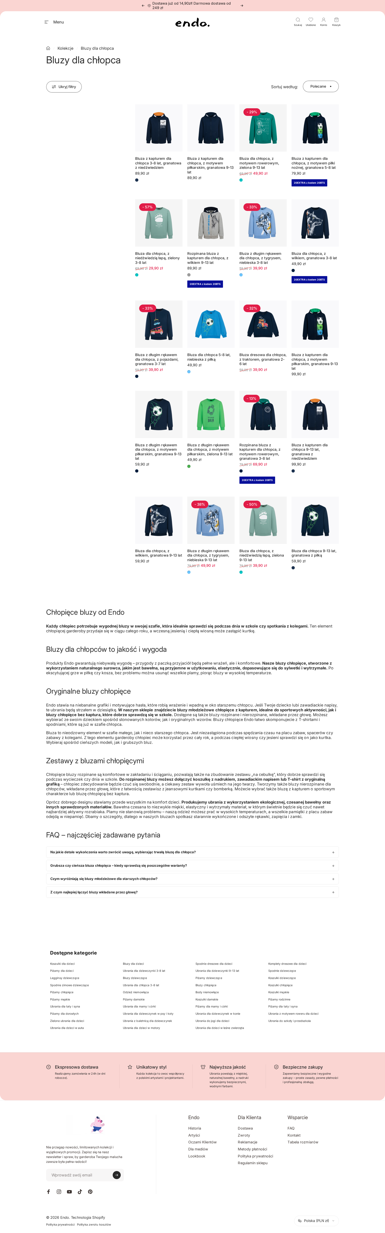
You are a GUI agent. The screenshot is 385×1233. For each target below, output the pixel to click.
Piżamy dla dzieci (62, 970)
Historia (194, 1128)
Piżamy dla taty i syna (283, 1006)
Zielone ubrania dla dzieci (67, 1020)
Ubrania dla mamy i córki (139, 1006)
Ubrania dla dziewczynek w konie (218, 1013)
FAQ (291, 1128)
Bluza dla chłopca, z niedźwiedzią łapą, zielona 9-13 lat (261, 555)
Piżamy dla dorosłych (64, 1013)
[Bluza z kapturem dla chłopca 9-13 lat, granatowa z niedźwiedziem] (315, 414)
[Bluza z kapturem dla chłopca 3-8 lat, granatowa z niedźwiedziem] (158, 128)
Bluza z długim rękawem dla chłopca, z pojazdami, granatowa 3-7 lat (157, 359)
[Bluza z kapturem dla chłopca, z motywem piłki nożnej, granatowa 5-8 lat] (315, 128)
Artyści (194, 1135)
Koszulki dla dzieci (62, 963)
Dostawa (245, 1128)
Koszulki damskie (207, 999)
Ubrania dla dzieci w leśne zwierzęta (220, 1028)
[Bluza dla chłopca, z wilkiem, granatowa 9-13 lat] (158, 520)
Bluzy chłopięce (206, 985)
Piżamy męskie (60, 999)
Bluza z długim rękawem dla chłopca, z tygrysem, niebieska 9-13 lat (208, 555)
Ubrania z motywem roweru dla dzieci (293, 1013)
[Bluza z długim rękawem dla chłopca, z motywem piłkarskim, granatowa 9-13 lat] (158, 414)
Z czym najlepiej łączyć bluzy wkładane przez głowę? (94, 892)
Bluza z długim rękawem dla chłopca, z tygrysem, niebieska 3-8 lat (260, 258)
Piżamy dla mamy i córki (212, 1006)
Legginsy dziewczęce (64, 978)
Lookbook (197, 1156)
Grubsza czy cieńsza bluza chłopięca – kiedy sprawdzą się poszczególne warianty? (118, 866)
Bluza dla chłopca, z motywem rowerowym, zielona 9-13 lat (259, 163)
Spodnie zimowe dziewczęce (69, 985)
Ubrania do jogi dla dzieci (212, 1020)
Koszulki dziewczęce (282, 978)
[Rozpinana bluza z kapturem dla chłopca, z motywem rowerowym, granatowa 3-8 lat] (263, 414)
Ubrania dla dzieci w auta (67, 1028)
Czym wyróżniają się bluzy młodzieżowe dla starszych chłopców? (103, 879)
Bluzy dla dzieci (133, 963)
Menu (58, 22)
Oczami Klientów (202, 1142)
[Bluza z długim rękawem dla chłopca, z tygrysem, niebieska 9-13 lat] (211, 520)
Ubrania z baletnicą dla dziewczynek (147, 1020)
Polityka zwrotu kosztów (94, 1224)
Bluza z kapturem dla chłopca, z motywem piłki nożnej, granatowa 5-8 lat (314, 163)
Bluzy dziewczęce (135, 978)
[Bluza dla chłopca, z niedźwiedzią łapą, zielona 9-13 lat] (263, 520)
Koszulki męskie (278, 992)
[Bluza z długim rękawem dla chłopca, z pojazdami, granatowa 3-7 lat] (158, 324)
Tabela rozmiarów (303, 1142)
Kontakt (294, 1135)
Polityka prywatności (255, 1156)
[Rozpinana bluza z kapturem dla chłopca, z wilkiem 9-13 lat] (211, 223)
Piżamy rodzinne (279, 999)
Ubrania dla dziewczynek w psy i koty (148, 1013)
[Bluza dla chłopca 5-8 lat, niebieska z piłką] (211, 324)
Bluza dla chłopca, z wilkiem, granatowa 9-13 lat (158, 553)
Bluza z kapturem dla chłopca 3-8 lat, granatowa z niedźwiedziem (158, 163)
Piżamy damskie (134, 999)
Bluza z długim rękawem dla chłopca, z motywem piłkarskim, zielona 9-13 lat (210, 449)
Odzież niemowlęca (136, 992)
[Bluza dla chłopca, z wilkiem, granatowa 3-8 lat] (315, 223)
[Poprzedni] (143, 5)
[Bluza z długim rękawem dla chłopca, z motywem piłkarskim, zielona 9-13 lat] (211, 414)
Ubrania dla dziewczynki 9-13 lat (217, 970)
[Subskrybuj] (117, 1175)
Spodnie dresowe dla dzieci (214, 963)
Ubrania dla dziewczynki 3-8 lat (144, 970)
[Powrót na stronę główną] (48, 48)
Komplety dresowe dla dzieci (287, 963)
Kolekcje (65, 48)
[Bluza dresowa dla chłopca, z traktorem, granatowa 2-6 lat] (263, 324)
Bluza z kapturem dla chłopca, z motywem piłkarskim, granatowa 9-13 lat (210, 165)
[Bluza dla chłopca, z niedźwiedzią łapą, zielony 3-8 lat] (158, 223)
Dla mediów (198, 1149)
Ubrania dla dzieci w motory (141, 1028)
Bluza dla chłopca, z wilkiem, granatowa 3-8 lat (314, 255)
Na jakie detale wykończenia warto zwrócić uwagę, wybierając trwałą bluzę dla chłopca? (123, 852)
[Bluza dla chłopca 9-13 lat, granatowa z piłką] (315, 520)
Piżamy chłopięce (62, 992)
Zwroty (244, 1135)
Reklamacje (247, 1142)
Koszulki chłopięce (280, 985)
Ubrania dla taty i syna (65, 1006)
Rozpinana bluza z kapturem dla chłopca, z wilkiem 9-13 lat (207, 258)
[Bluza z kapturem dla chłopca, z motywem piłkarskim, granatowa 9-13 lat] (211, 128)
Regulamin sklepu (252, 1163)
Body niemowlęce (207, 992)
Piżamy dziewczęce (209, 978)
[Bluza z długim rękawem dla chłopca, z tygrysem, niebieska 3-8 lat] (263, 223)
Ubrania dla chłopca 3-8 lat (141, 985)
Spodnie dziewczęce (282, 970)
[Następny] (241, 5)
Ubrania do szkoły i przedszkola (289, 1020)
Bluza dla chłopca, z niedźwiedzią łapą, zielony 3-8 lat (157, 258)
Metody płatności (252, 1149)
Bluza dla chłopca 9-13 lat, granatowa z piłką (314, 553)
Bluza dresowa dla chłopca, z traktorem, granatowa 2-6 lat (263, 359)
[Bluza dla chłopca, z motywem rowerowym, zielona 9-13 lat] (263, 128)
